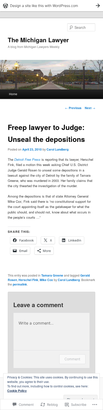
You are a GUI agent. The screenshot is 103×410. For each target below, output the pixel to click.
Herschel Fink (28, 280)
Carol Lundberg (57, 149)
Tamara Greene (52, 275)
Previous (73, 108)
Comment (72, 359)
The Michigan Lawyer (38, 40)
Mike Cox (46, 280)
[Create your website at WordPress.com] (51, 5)
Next (90, 108)
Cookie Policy (17, 390)
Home (13, 94)
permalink (20, 284)
